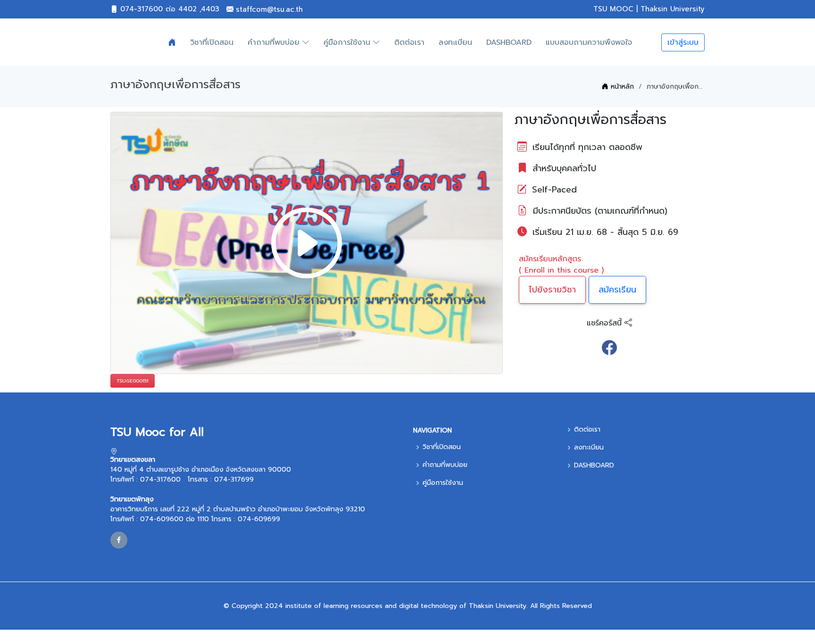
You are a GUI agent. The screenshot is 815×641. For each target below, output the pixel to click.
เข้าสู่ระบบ (683, 42)
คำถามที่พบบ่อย (445, 465)
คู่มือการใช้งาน (443, 483)
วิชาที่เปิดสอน (211, 42)
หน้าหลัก (621, 87)
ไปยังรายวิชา (552, 289)
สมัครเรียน (617, 289)
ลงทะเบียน (455, 42)
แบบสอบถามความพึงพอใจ (589, 42)
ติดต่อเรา (409, 42)
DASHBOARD (509, 42)
